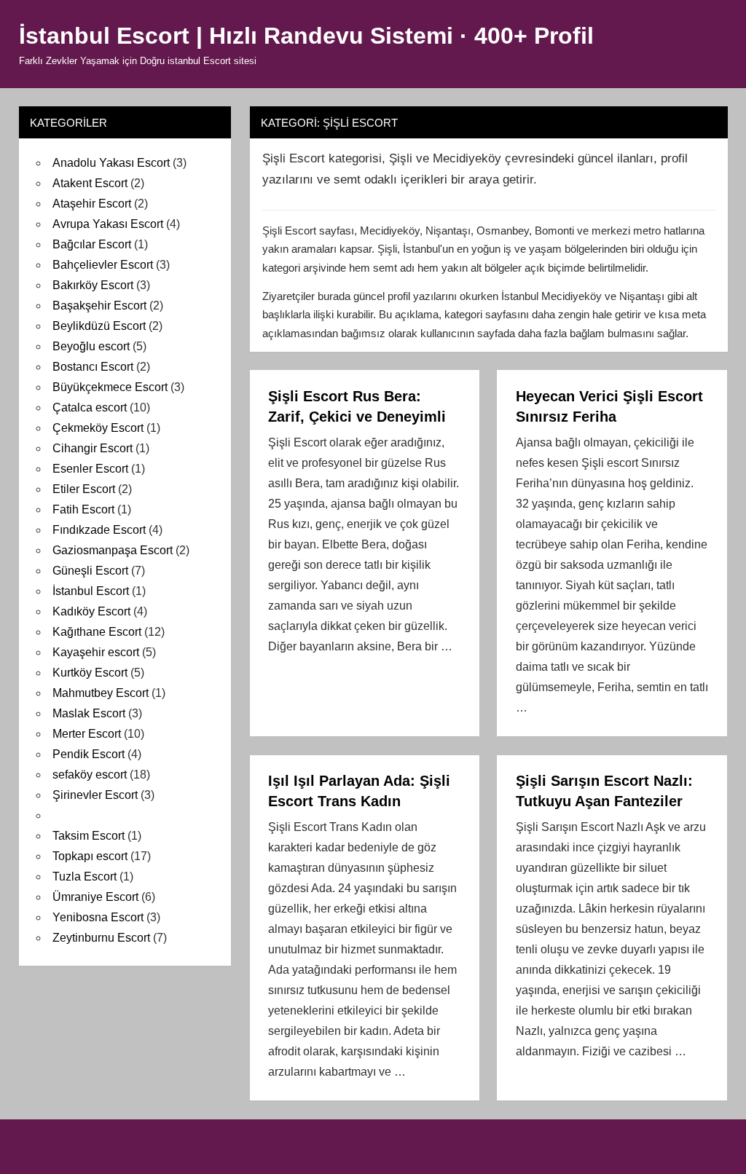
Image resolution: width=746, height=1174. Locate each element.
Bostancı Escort (92, 367)
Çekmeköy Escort (98, 428)
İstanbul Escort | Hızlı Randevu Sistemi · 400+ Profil (306, 36)
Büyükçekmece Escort (110, 387)
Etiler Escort (83, 489)
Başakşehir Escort (99, 305)
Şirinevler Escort (95, 795)
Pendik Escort (88, 754)
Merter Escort (86, 734)
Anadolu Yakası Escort (111, 163)
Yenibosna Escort (98, 917)
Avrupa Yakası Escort (107, 224)
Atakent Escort (89, 183)
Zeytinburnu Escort (101, 937)
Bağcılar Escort (91, 244)
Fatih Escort (83, 509)
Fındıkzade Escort (99, 530)
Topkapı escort (89, 856)
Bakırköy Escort (92, 285)
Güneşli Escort (90, 570)
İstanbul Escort (90, 591)
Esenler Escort (90, 468)
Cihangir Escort (92, 448)
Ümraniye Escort (95, 897)
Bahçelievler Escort (102, 265)
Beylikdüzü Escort (99, 326)
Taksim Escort (88, 836)
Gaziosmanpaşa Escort (112, 550)
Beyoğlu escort (91, 346)
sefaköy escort (89, 774)
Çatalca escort (89, 407)
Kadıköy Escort (91, 611)
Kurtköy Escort (89, 672)
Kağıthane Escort (96, 632)
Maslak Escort (88, 713)
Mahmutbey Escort (100, 693)
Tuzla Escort (84, 876)
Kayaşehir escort (95, 652)
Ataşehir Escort (91, 203)
